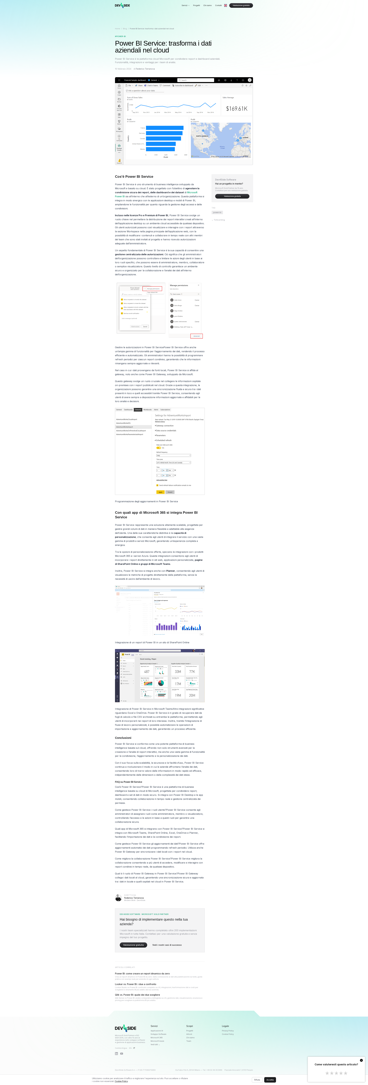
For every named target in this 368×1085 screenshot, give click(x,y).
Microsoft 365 (157, 1038)
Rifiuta (257, 1080)
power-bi (217, 212)
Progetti (196, 5)
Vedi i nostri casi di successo (167, 945)
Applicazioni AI (157, 1031)
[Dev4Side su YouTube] (121, 1053)
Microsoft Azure (157, 1041)
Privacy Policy (228, 1031)
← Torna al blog (218, 220)
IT (134, 1048)
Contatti (218, 5)
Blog (125, 29)
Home (117, 29)
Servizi (184, 5)
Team (188, 1041)
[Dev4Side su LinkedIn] (116, 1053)
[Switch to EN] (225, 5)
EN (130, 1048)
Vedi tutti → (155, 1044)
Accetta (270, 1080)
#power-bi (120, 36)
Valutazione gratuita (241, 5)
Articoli (189, 1034)
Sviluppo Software (158, 1034)
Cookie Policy (228, 1034)
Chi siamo (207, 5)
